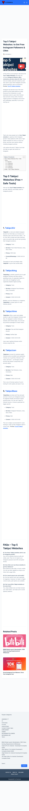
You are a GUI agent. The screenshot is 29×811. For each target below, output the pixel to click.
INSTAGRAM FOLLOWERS (8, 733)
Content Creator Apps (7, 728)
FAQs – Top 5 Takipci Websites (12, 169)
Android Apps (5, 726)
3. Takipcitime (10, 164)
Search (3, 763)
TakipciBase (11, 391)
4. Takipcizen (9, 166)
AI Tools (4, 724)
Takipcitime (11, 311)
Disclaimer (20, 772)
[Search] (26, 2)
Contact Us (8, 772)
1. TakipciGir (9, 161)
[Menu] (24, 2)
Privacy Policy (14, 774)
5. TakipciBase (10, 167)
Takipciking (11, 270)
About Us (15, 772)
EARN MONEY (5, 730)
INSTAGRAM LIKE (6, 735)
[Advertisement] (14, 20)
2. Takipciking (10, 163)
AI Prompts (4, 722)
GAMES (4, 731)
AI (2, 721)
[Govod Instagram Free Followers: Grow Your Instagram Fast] (14, 663)
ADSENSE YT (5, 719)
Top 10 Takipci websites (14, 86)
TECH (3, 737)
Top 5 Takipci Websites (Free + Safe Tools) (13, 159)
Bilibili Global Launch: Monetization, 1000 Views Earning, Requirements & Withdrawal (14, 651)
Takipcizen (10, 350)
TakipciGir (10, 228)
